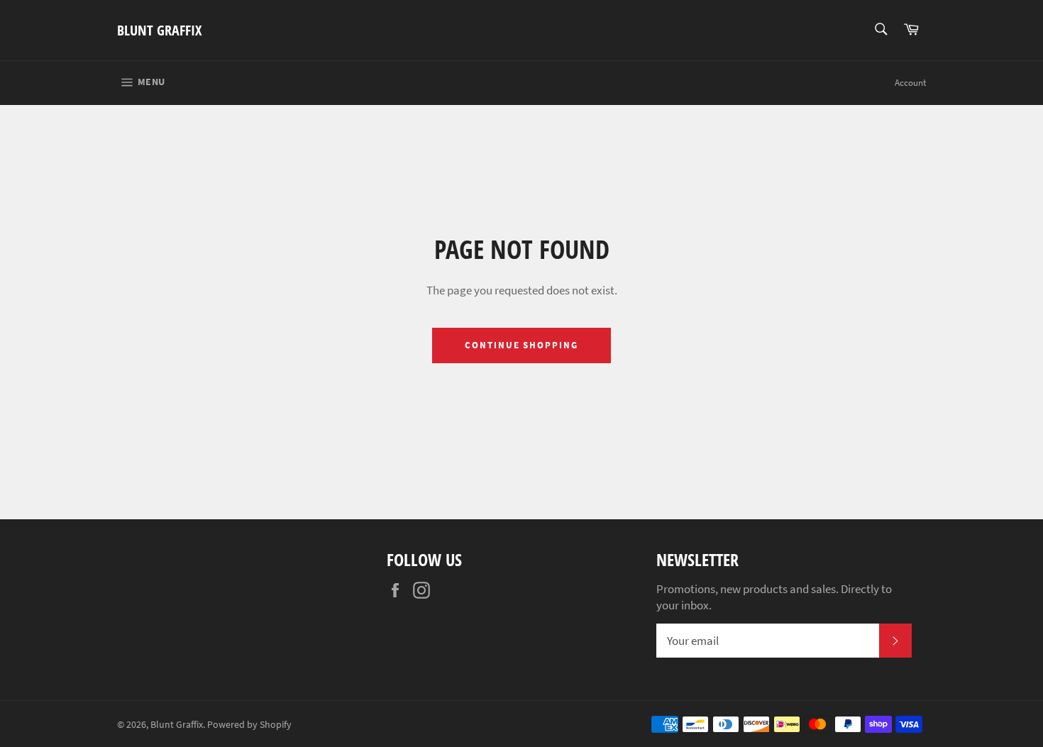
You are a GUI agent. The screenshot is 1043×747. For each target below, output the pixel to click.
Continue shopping (521, 345)
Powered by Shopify (249, 725)
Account (910, 83)
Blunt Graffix (159, 30)
